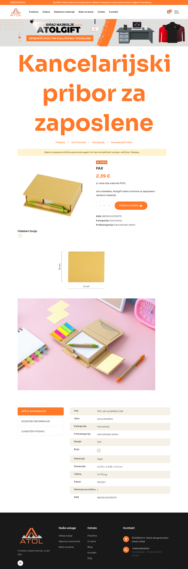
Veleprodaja (65, 535)
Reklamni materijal (64, 11)
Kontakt (113, 11)
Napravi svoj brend (69, 541)
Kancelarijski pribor (122, 142)
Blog (89, 547)
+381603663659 (17, 2)
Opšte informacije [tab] (33, 411)
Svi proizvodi (78, 142)
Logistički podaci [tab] (33, 431)
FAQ (89, 558)
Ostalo (101, 11)
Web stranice (86, 11)
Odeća (46, 11)
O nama (91, 541)
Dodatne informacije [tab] (35, 421)
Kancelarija (98, 142)
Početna (33, 11)
